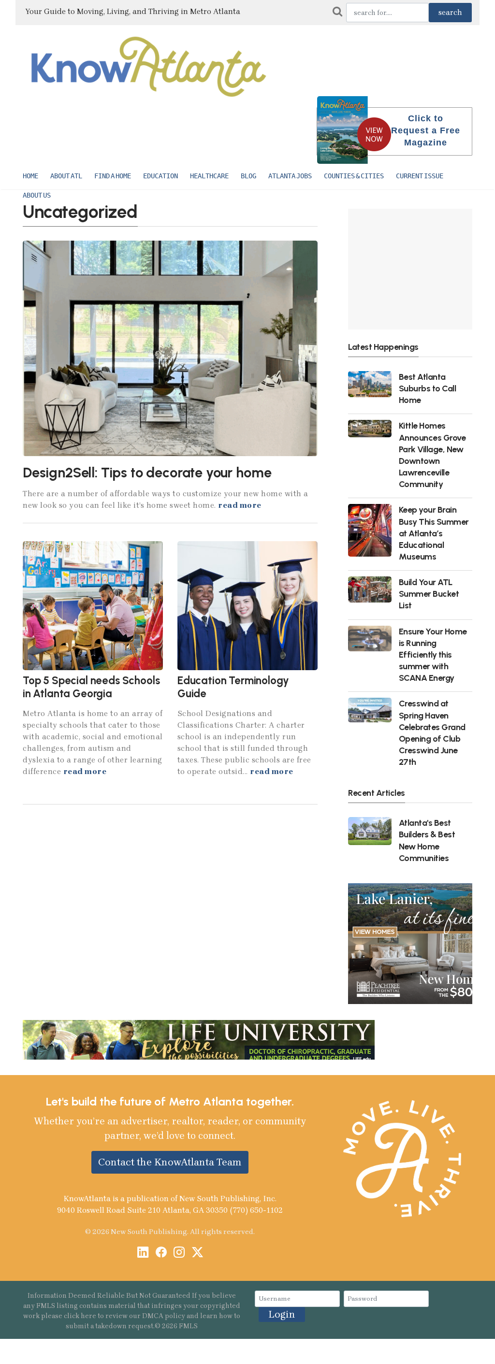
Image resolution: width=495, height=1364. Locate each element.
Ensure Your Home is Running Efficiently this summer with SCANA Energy (433, 654)
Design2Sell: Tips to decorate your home (147, 472)
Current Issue (419, 176)
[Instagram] (179, 1253)
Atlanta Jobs (290, 176)
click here (80, 1316)
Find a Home (112, 176)
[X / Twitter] (197, 1253)
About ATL (66, 176)
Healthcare (209, 176)
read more (240, 505)
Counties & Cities (354, 176)
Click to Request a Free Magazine (425, 130)
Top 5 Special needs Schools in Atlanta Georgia (91, 687)
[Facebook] (161, 1253)
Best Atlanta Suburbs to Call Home (427, 388)
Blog (248, 176)
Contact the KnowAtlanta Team (170, 1162)
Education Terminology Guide (233, 687)
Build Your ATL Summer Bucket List (429, 593)
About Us (37, 195)
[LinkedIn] (142, 1253)
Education (160, 176)
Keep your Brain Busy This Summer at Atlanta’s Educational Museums (434, 532)
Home (30, 176)
